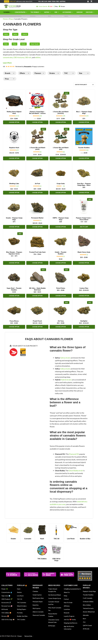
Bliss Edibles (87, 605)
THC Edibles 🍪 (6, 613)
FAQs (65, 596)
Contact (66, 599)
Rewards (66, 613)
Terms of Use (28, 636)
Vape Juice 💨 (5, 596)
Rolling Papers (21, 609)
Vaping (46, 12)
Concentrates (20, 12)
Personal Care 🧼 (6, 606)
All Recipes (51, 626)
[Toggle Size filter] (88, 73)
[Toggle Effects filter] (28, 73)
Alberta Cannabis (38, 612)
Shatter (19, 592)
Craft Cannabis (87, 598)
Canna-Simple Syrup (54, 598)
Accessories (67, 12)
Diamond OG (74, 454)
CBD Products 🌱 (6, 599)
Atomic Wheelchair (89, 612)
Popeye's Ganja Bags (89, 591)
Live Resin (20, 596)
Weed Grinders (22, 606)
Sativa (15, 34)
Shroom (79, 12)
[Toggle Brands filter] (13, 73)
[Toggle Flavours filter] (43, 73)
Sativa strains (65, 358)
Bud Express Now (38, 598)
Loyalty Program (69, 616)
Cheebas (35, 591)
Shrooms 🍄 (5, 616)
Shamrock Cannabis (39, 615)
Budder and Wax (22, 616)
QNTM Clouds (87, 625)
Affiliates (67, 606)
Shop (11, 19)
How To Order (68, 602)
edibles (37, 57)
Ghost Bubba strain (76, 470)
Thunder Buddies (88, 595)
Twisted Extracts (88, 608)
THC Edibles (35, 12)
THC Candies (21, 619)
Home (5, 19)
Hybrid (25, 34)
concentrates (8, 57)
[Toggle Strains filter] (58, 73)
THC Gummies (21, 602)
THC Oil (19, 599)
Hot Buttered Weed (54, 595)
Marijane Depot (38, 601)
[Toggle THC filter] (73, 73)
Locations (67, 609)
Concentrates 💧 (6, 592)
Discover (89, 12)
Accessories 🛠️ (6, 602)
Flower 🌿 (4, 589)
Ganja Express (37, 595)
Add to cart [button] (84, 227)
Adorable (86, 615)
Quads (23, 44)
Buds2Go (35, 605)
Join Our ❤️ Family (70, 619)
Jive (84, 622)
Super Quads (34, 44)
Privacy (19, 636)
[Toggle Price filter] (13, 79)
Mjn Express (36, 608)
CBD (55, 12)
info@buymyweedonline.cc (72, 589)
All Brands (4, 609)
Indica (6, 34)
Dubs (5, 44)
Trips (14, 44)
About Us (67, 592)
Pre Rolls (20, 613)
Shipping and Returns (70, 623)
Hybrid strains (66, 380)
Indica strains (65, 369)
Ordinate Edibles (88, 601)
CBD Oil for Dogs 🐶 (8, 619)
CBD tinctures (18, 57)
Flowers (7, 12)
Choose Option (14, 122)
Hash (18, 589)
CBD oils (28, 57)
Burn (84, 618)
